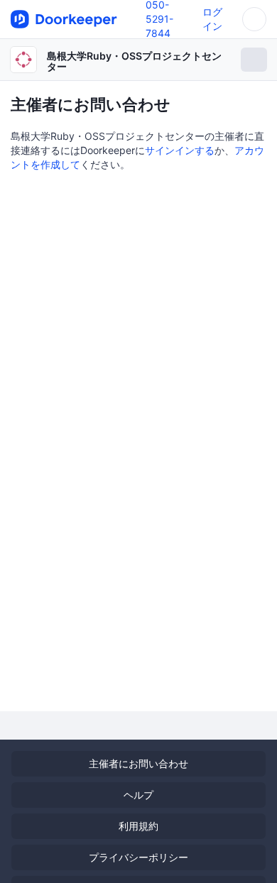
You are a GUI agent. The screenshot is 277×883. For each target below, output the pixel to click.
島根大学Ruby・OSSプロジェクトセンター (134, 61)
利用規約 (138, 826)
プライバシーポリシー (138, 857)
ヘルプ (138, 795)
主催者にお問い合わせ (138, 763)
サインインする (179, 150)
